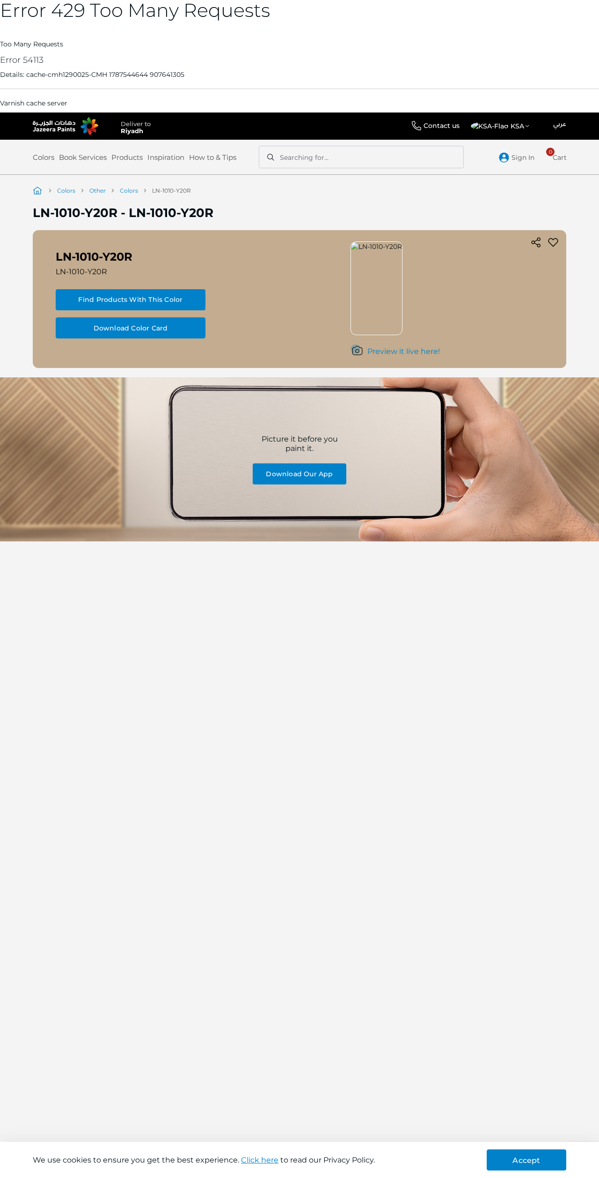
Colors (43, 157)
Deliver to (136, 126)
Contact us (442, 125)
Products (127, 157)
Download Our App (299, 474)
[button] (502, 126)
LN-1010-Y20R (81, 271)
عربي (559, 124)
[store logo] (65, 126)
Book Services (83, 157)
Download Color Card (131, 328)
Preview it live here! (403, 351)
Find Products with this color (130, 299)
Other (97, 190)
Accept (526, 1160)
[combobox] (361, 157)
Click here (259, 1159)
